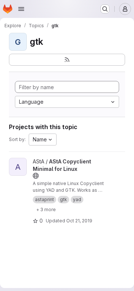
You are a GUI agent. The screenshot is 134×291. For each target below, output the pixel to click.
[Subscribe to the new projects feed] (67, 60)
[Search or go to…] (104, 8)
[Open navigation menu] (21, 9)
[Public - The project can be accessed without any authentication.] (36, 176)
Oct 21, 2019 (79, 220)
